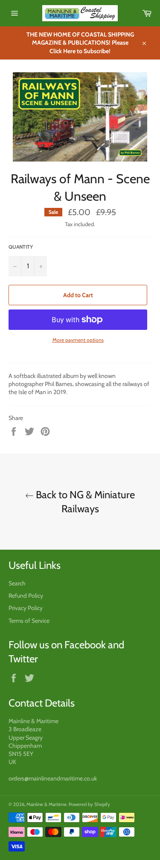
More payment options (78, 340)
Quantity (21, 247)
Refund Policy (26, 595)
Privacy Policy (26, 608)
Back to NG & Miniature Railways (84, 501)
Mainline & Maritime (46, 804)
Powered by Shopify (89, 804)
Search (17, 583)
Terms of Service (29, 620)
